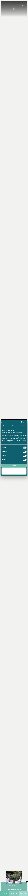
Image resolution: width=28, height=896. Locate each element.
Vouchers (14, 894)
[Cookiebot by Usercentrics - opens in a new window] (21, 422)
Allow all (14, 465)
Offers (5, 894)
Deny (14, 472)
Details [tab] (14, 425)
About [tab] (23, 425)
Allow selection (14, 469)
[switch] (25, 452)
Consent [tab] (5, 425)
